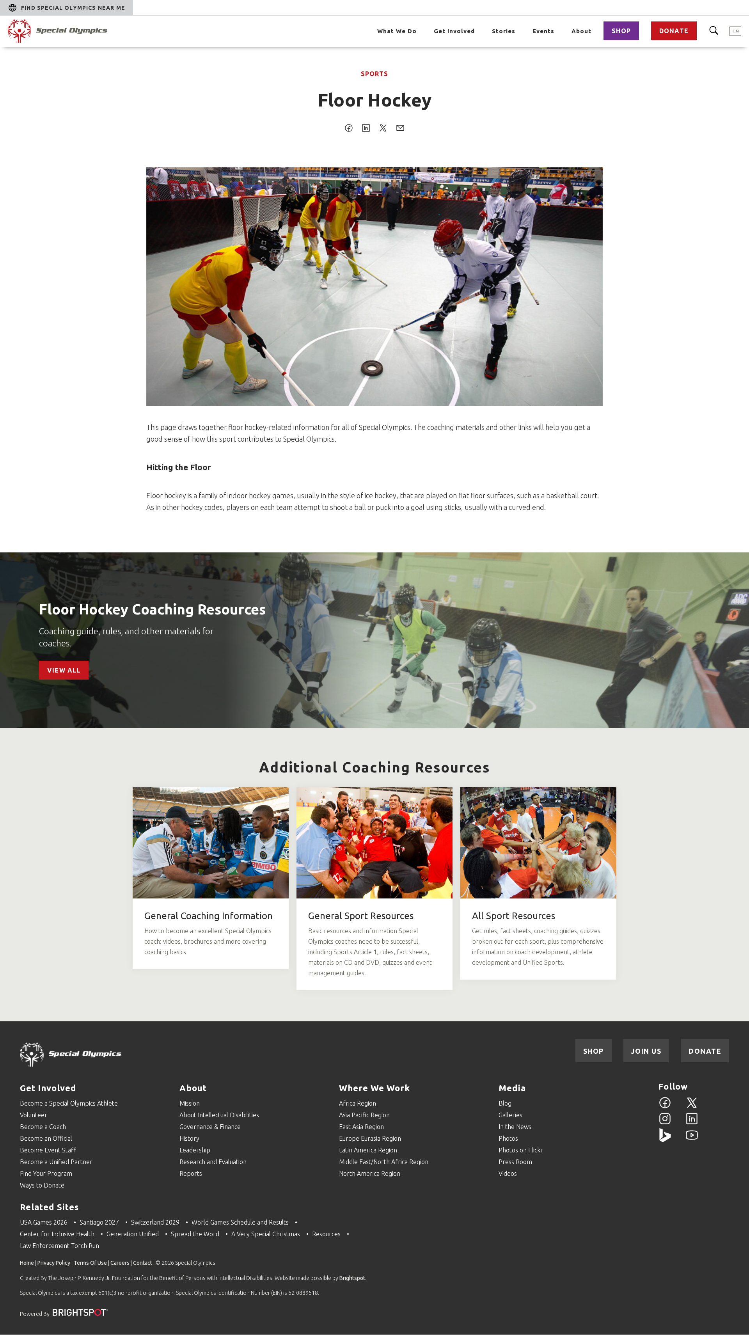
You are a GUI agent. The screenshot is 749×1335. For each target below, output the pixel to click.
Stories (503, 31)
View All (63, 670)
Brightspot (352, 1278)
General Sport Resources (361, 916)
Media (512, 1088)
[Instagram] (665, 1123)
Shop (621, 30)
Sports (374, 73)
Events (543, 31)
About (581, 31)
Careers (120, 1263)
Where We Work (374, 1088)
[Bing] (665, 1139)
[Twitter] (692, 1107)
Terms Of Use (90, 1263)
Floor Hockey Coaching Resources (152, 609)
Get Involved (454, 31)
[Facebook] (665, 1107)
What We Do (397, 31)
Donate (674, 30)
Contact (142, 1263)
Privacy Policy (53, 1263)
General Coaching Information (208, 916)
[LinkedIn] (692, 1123)
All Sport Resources (513, 916)
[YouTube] (692, 1139)
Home (27, 1263)
